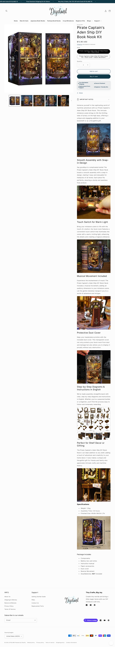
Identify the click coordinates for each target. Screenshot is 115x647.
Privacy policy (40, 642)
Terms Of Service (10, 609)
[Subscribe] (35, 620)
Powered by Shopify (20, 642)
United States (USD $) (13, 636)
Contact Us (35, 603)
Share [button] (81, 93)
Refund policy (31, 642)
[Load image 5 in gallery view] (63, 100)
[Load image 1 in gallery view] (14, 100)
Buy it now (94, 76)
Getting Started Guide (39, 596)
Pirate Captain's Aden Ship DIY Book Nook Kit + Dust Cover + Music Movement (93, 56)
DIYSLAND (12, 642)
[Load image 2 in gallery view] (26, 100)
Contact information (71, 642)
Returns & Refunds (10, 603)
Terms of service (50, 642)
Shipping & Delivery (10, 600)
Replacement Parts (38, 606)
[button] (6, 11)
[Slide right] (71, 101)
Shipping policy (60, 642)
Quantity (79, 61)
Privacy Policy (8, 606)
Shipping (79, 44)
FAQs (33, 600)
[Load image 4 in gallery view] (51, 100)
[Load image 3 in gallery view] (39, 100)
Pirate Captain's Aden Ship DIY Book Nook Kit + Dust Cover (93, 51)
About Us (7, 596)
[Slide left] (6, 101)
